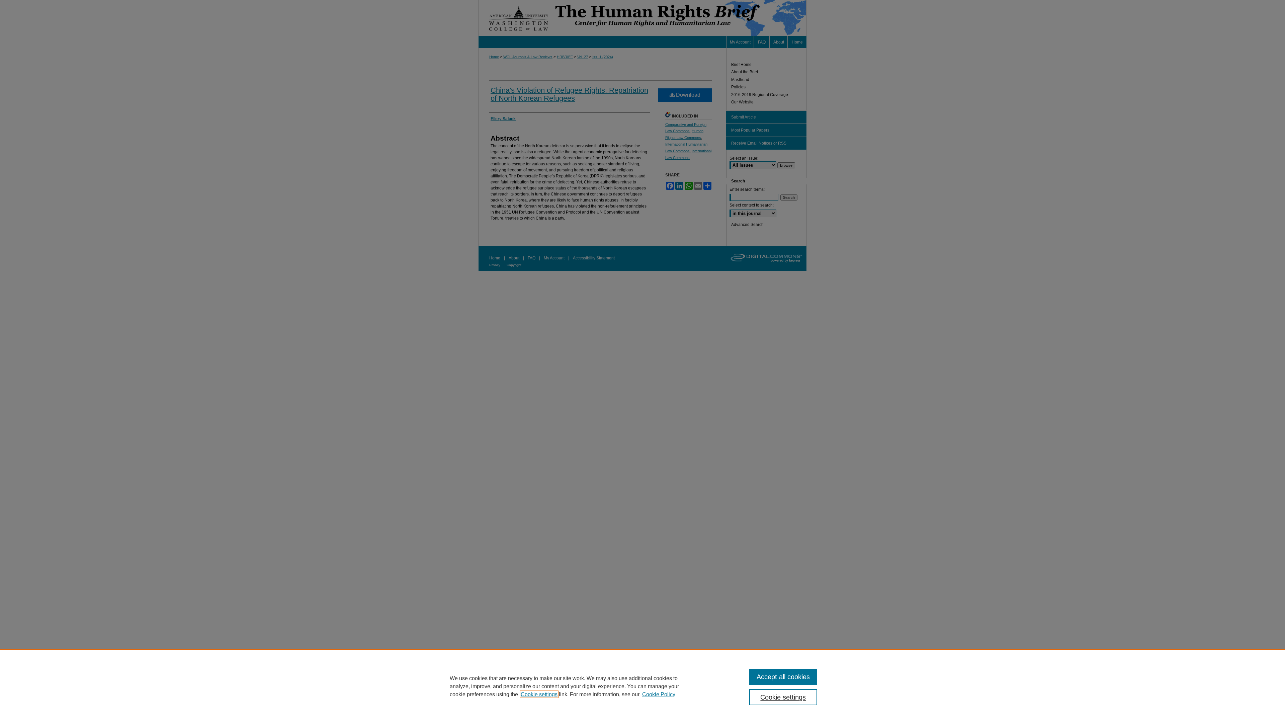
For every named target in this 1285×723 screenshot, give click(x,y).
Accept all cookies (783, 676)
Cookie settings (539, 694)
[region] (642, 686)
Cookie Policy (658, 694)
